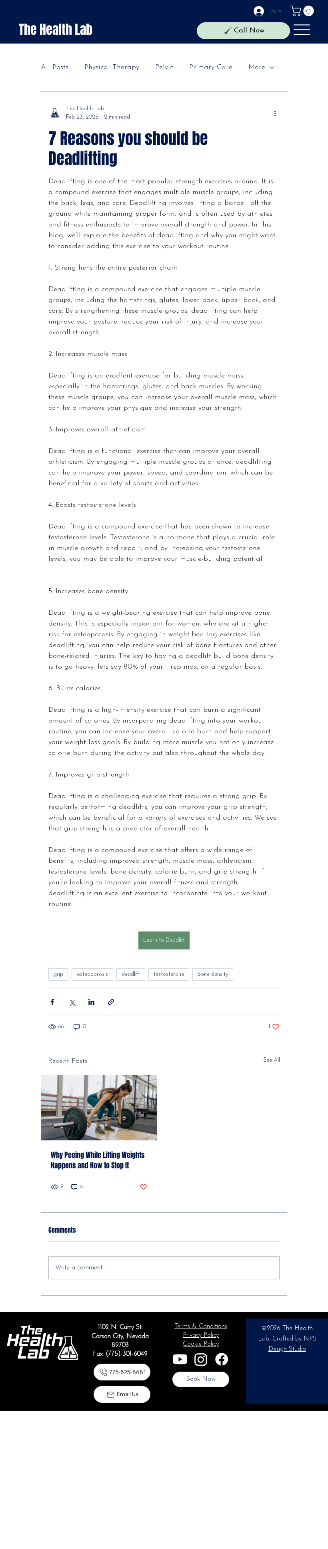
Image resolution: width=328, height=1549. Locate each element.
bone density (213, 974)
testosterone (169, 974)
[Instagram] (200, 1359)
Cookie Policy (201, 1344)
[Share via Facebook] (52, 1002)
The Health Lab (55, 29)
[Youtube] (180, 1359)
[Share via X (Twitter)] (72, 1002)
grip (58, 974)
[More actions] (275, 113)
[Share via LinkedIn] (91, 1002)
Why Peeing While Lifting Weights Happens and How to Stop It (98, 1160)
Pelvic (164, 67)
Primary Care (210, 67)
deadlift (131, 974)
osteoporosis (92, 974)
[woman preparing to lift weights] (99, 1107)
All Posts (54, 67)
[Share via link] (111, 1002)
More (256, 67)
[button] (303, 11)
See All (271, 1060)
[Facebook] (221, 1359)
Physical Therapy (111, 67)
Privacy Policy (201, 1335)
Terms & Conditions (200, 1326)
